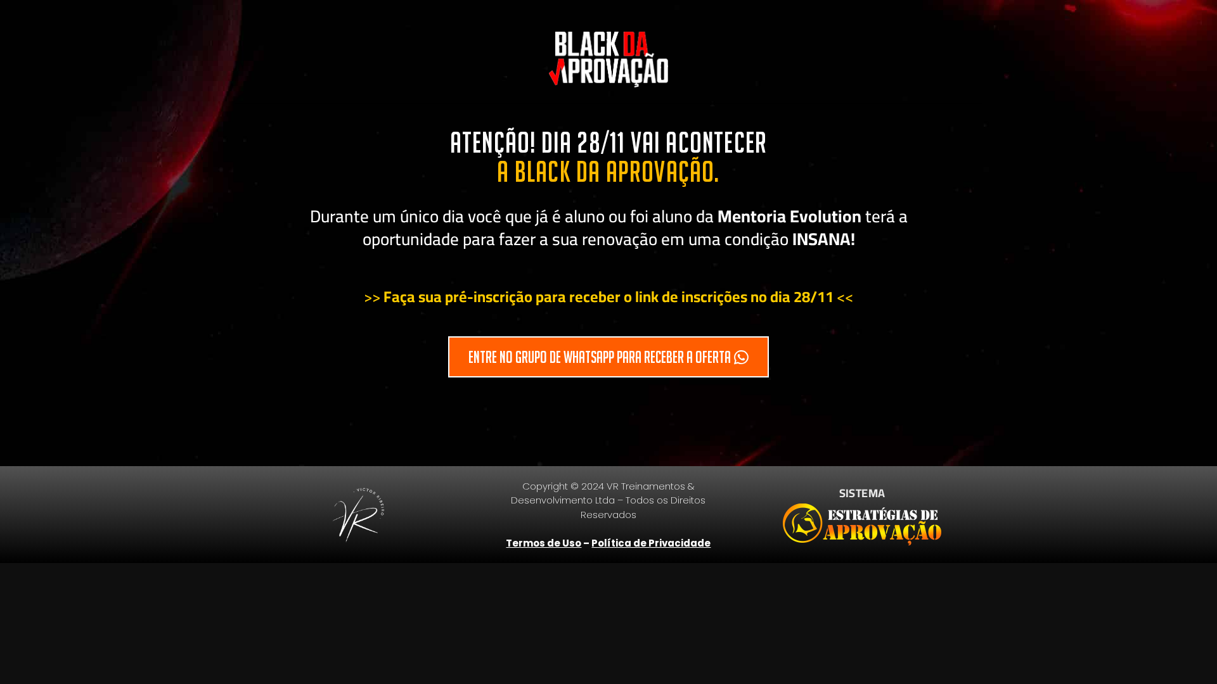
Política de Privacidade (651, 543)
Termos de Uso (543, 543)
